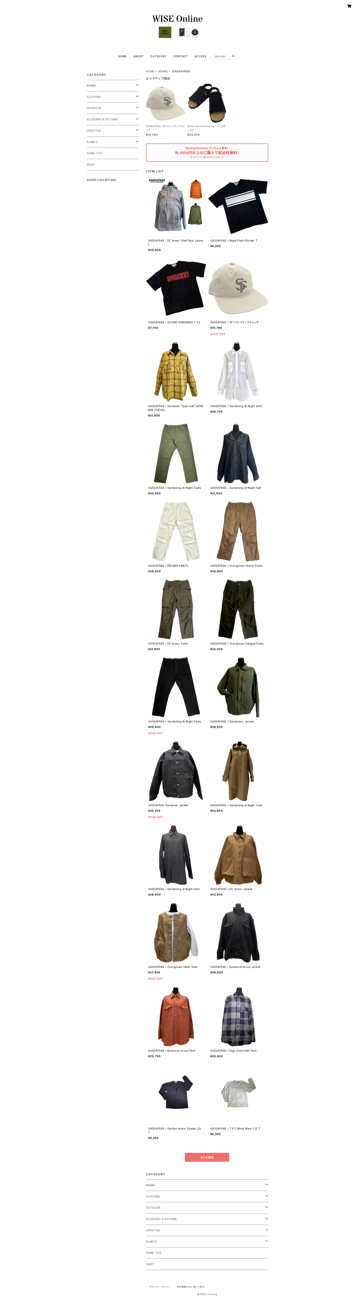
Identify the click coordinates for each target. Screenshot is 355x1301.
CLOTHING (153, 1196)
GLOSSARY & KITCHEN (161, 1219)
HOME (122, 56)
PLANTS (151, 1241)
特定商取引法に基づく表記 (190, 1286)
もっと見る (207, 1157)
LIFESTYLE (153, 1230)
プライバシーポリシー (160, 1286)
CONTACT (180, 56)
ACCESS (201, 56)
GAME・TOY (153, 1252)
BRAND (163, 71)
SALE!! (150, 1264)
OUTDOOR (153, 1207)
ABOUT (138, 56)
